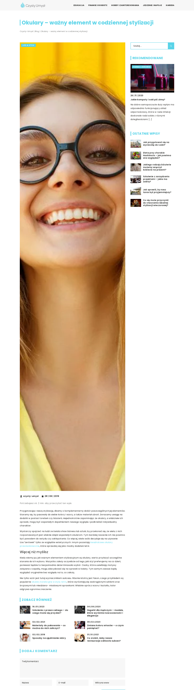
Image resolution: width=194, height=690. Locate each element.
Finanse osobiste (97, 5)
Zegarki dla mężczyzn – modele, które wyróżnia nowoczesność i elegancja (105, 613)
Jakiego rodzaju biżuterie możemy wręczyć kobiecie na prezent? (157, 167)
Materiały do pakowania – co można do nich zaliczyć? (49, 627)
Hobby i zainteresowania (125, 5)
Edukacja (79, 5)
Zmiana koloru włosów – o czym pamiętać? (105, 627)
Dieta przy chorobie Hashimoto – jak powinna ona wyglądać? (157, 155)
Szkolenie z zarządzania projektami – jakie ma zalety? (156, 179)
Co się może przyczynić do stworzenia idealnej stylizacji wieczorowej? (156, 203)
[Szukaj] (171, 45)
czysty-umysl (31, 496)
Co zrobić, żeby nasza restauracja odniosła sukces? (104, 639)
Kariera (170, 5)
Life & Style (28, 45)
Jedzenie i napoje (152, 5)
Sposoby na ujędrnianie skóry (49, 638)
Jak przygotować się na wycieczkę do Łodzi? (156, 143)
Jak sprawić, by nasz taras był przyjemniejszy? (157, 191)
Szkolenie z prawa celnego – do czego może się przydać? (50, 611)
